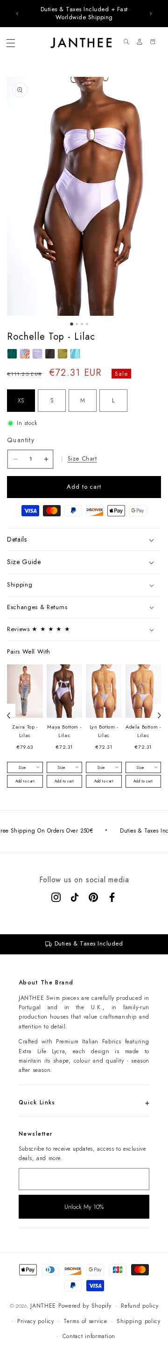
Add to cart (25, 781)
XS (21, 400)
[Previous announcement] (17, 13)
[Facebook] (112, 897)
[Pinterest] (93, 897)
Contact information (89, 1336)
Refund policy (139, 1306)
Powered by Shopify (85, 1306)
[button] (10, 43)
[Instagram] (56, 897)
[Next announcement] (150, 13)
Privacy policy (35, 1321)
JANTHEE (43, 1306)
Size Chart (82, 458)
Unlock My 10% (84, 1206)
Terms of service (85, 1321)
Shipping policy (139, 1321)
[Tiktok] (74, 897)
